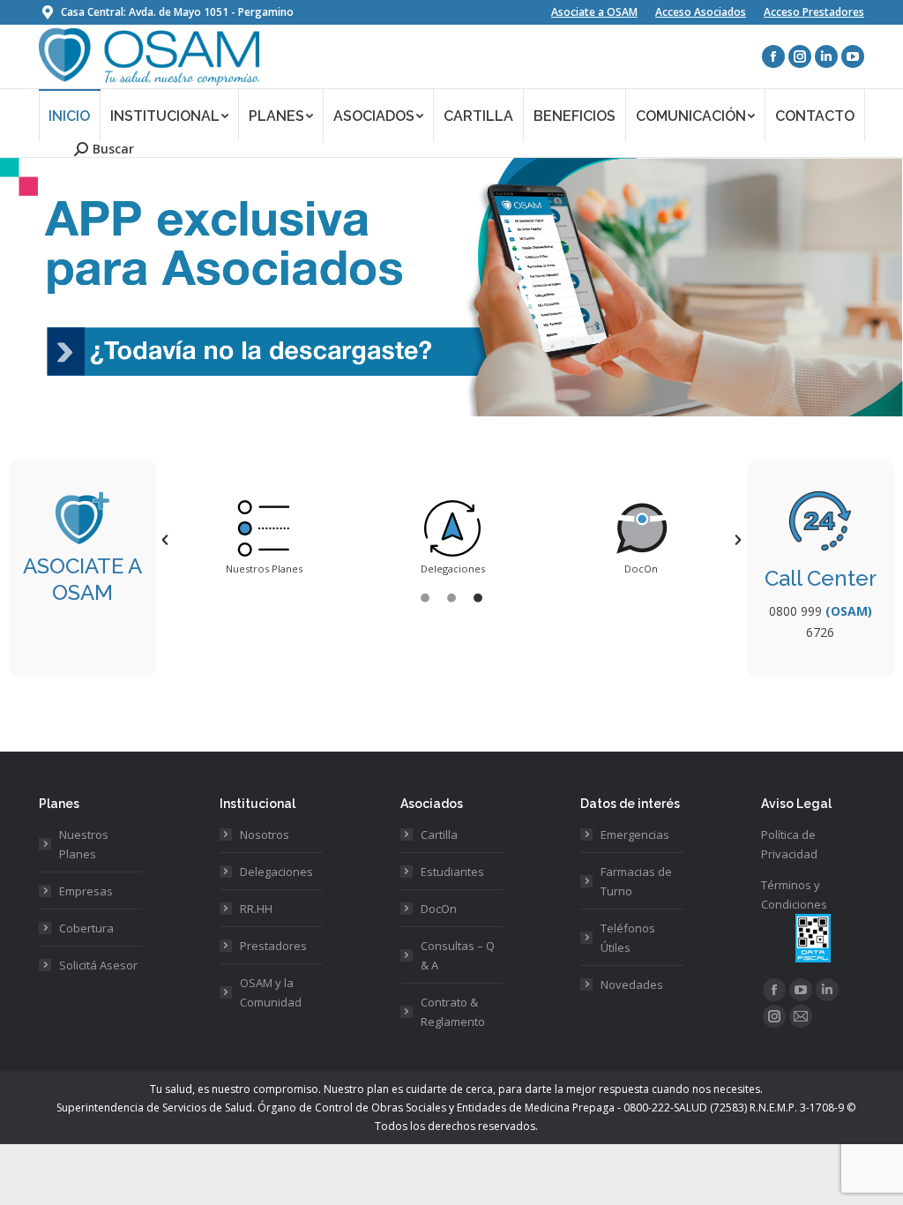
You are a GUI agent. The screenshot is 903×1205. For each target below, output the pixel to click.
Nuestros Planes (83, 844)
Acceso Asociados (700, 11)
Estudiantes (452, 871)
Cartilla (439, 834)
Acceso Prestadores (814, 11)
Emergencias (635, 834)
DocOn (439, 909)
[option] (264, 540)
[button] (165, 540)
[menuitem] (70, 115)
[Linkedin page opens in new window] (826, 56)
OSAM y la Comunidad (271, 992)
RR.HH (256, 909)
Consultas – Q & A (458, 955)
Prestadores (273, 946)
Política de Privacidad (789, 844)
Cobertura (86, 928)
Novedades (632, 984)
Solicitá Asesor (98, 965)
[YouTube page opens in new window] (852, 56)
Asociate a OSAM (594, 11)
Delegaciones (276, 871)
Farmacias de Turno (636, 881)
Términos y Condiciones (794, 894)
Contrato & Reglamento (453, 1011)
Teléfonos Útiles (628, 937)
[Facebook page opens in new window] (773, 56)
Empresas (86, 891)
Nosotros (264, 834)
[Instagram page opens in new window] (799, 56)
